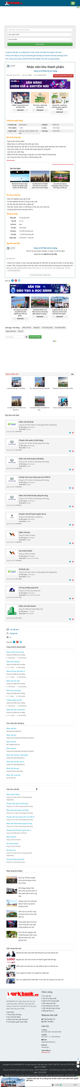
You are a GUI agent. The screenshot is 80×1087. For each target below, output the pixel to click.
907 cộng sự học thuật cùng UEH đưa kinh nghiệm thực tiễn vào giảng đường (32, 59)
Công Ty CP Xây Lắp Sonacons (15, 862)
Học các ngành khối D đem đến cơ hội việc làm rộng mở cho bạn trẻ (39, 980)
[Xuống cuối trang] (78, 1066)
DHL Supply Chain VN (13, 744)
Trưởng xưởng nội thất (14, 700)
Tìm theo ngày (35, 337)
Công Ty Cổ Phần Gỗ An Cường (15, 655)
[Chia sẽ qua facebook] (78, 1059)
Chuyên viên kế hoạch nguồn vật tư (32, 514)
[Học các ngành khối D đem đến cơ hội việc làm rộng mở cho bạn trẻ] (10, 981)
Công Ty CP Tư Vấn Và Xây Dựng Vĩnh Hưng (19, 806)
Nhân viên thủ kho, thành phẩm (17, 755)
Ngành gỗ (36, 327)
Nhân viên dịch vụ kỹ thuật (15, 710)
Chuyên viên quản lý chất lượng (31, 440)
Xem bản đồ (45, 1047)
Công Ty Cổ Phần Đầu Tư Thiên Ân (16, 833)
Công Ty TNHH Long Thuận (14, 771)
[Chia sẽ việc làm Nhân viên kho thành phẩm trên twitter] (19, 280)
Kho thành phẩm (60, 327)
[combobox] (40, 34)
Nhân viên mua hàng (13, 690)
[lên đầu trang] (78, 1062)
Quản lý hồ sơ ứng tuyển (50, 1001)
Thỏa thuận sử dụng (14, 1014)
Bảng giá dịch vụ (48, 1011)
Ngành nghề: (12, 131)
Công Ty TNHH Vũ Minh (13, 840)
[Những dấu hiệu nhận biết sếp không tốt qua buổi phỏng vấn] (10, 954)
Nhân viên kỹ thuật (26, 422)
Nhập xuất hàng (11, 331)
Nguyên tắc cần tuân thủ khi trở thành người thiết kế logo (36, 959)
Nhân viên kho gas (12, 768)
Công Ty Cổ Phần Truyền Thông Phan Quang (18, 1070)
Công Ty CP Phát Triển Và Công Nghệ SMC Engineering (19, 798)
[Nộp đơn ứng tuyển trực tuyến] (73, 433)
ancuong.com (10, 258)
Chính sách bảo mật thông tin (17, 1019)
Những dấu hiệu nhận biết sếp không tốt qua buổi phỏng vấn (37, 953)
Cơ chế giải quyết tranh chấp (17, 1022)
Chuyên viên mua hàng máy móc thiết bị (34, 477)
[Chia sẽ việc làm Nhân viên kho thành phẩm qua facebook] (12, 280)
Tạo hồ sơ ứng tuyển (49, 998)
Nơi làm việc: (12, 125)
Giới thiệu (10, 1012)
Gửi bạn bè (13, 633)
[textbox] (40, 29)
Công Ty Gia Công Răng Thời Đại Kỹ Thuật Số (20, 738)
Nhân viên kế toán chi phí (15, 652)
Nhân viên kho (26, 327)
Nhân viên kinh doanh (27, 606)
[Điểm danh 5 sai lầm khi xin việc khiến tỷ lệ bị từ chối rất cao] (10, 967)
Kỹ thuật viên (24, 569)
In (10, 637)
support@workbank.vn (48, 1042)
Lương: (44, 128)
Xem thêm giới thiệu (14, 270)
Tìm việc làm (46, 996)
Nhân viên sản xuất (13, 681)
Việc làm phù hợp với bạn (51, 1008)
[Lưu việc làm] (70, 433)
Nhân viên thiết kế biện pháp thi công (33, 495)
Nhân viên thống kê (13, 662)
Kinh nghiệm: (12, 128)
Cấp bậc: (45, 125)
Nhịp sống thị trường (14, 871)
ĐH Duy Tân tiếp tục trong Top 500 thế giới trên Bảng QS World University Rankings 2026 (36, 55)
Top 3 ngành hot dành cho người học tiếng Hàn (32, 973)
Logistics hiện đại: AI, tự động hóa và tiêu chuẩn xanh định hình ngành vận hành (33, 52)
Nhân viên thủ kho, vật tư (15, 762)
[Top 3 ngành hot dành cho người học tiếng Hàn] (10, 974)
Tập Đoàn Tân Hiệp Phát (13, 731)
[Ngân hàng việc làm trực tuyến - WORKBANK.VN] (13, 3)
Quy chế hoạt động (13, 1017)
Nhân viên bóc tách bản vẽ (15, 671)
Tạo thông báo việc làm (50, 1006)
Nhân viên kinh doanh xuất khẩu (31, 458)
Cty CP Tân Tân (11, 778)
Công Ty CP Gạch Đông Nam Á (15, 758)
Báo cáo (20, 331)
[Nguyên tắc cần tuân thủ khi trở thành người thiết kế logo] (10, 961)
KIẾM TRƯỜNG (48, 1022)
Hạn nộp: (45, 131)
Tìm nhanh (40, 44)
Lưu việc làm (14, 629)
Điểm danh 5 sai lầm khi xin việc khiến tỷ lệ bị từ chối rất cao (37, 966)
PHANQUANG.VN (49, 1019)
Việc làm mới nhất (12, 415)
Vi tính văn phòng (47, 327)
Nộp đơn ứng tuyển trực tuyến (63, 76)
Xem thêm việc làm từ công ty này (40, 275)
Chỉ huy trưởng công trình (28, 587)
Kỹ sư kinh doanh (25, 551)
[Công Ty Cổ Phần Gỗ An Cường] (11, 66)
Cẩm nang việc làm (13, 948)
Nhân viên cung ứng (13, 775)
